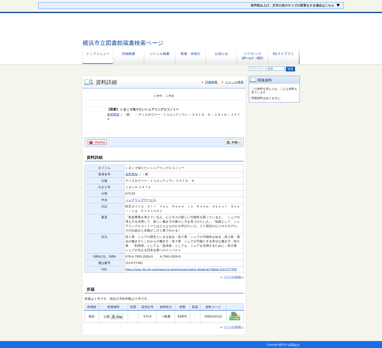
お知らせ (221, 53)
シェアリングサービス (140, 200)
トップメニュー (97, 53)
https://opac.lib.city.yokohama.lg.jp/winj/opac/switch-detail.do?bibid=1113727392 (181, 269)
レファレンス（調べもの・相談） (252, 56)
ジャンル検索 (160, 53)
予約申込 (100, 142)
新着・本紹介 (191, 53)
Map (119, 316)
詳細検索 (128, 53)
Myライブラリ (283, 53)
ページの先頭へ (233, 277)
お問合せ (293, 344)
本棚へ (235, 142)
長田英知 (113, 114)
